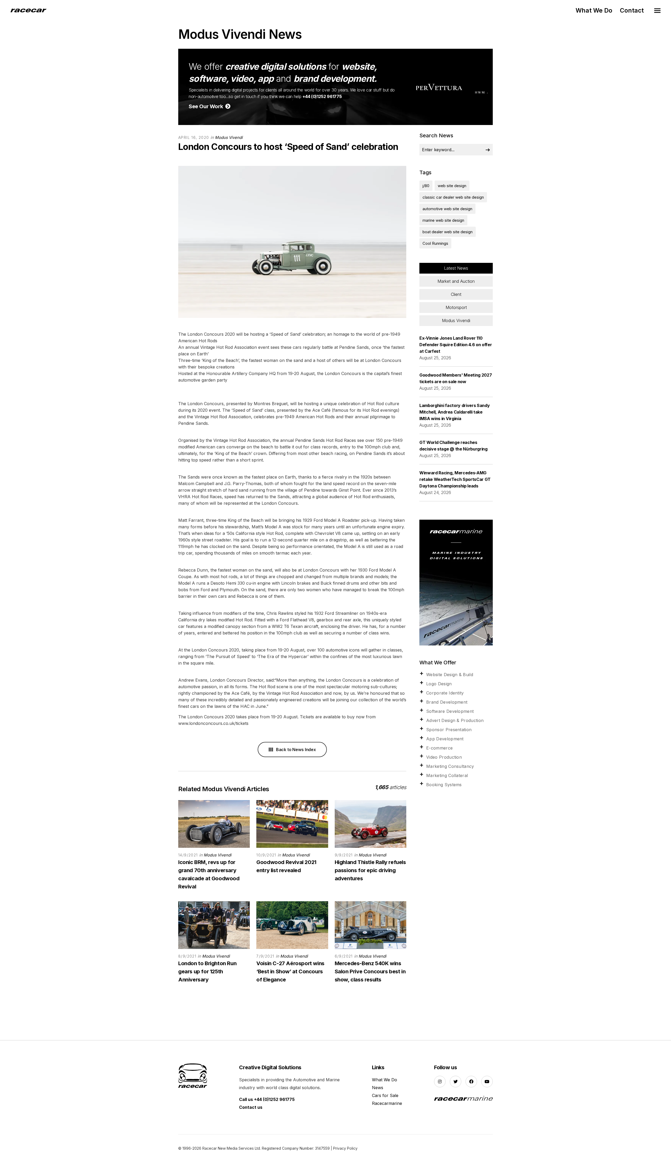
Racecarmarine (387, 1103)
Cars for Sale (385, 1095)
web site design (452, 185)
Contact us (250, 1107)
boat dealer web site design (448, 231)
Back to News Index (295, 749)
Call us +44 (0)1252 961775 (267, 1099)
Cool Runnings (435, 243)
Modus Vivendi (229, 137)
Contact (632, 10)
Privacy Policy (345, 1148)
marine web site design (443, 220)
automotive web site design (447, 208)
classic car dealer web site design (453, 197)
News (377, 1087)
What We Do (594, 10)
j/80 (426, 185)
